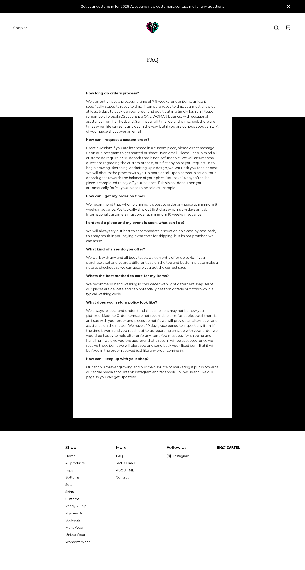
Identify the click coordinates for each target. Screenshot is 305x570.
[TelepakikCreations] (152, 28)
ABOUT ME (125, 470)
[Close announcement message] (288, 6)
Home (70, 456)
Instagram (181, 456)
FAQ (119, 456)
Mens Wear (74, 528)
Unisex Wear (75, 535)
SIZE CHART (125, 463)
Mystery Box (75, 513)
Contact (122, 477)
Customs (72, 499)
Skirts (69, 492)
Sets (68, 485)
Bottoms (72, 477)
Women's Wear (77, 542)
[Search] (276, 28)
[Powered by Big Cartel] (228, 447)
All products (74, 463)
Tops (69, 470)
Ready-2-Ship (76, 506)
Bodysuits (73, 520)
